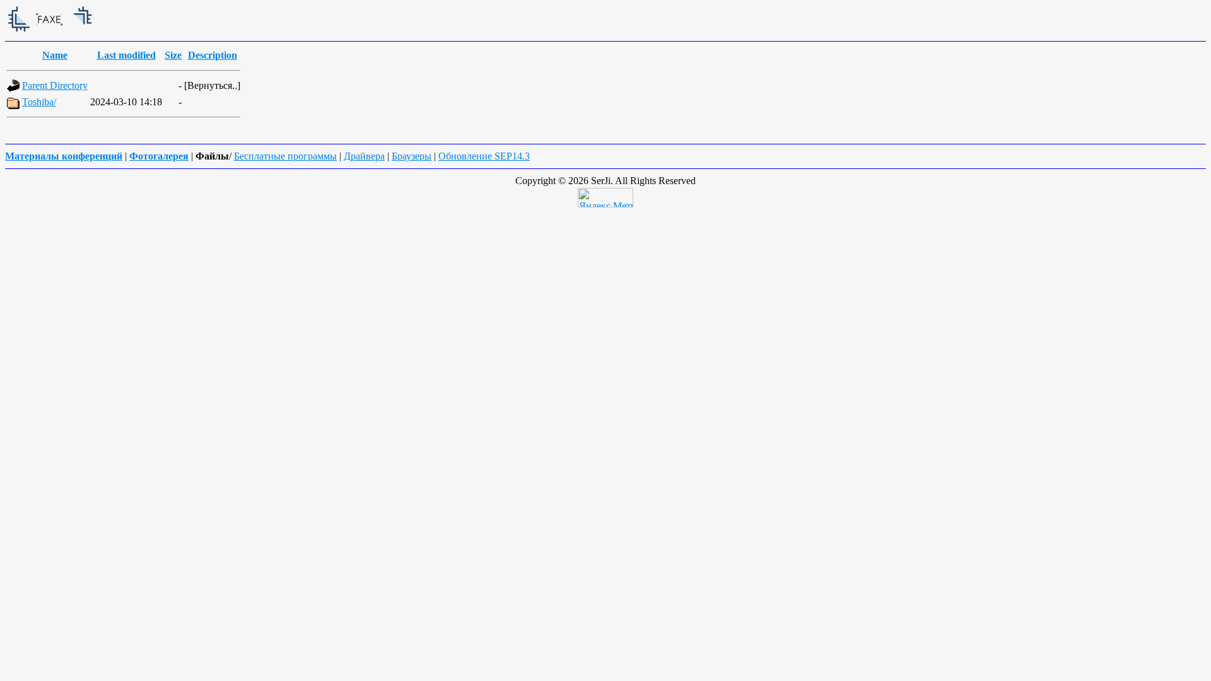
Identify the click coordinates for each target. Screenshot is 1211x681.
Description (212, 55)
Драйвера (364, 156)
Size (173, 55)
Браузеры (411, 156)
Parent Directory (55, 85)
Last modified (126, 55)
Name (54, 55)
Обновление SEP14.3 (484, 156)
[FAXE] (99, 32)
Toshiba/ (39, 101)
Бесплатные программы (285, 156)
